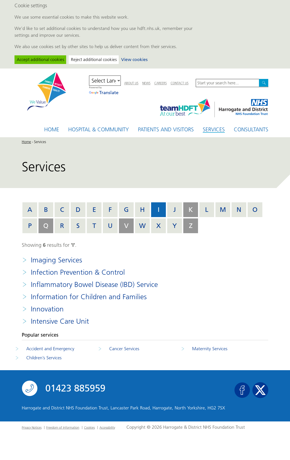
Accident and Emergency (50, 348)
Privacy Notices (31, 427)
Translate (108, 92)
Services (214, 130)
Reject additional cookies (94, 59)
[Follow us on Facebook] (242, 390)
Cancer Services (124, 348)
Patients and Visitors (166, 129)
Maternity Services (209, 348)
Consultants (251, 129)
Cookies (89, 427)
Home (51, 129)
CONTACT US (179, 83)
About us (131, 83)
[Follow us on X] (260, 390)
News (146, 83)
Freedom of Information (62, 427)
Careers (160, 83)
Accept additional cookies (40, 59)
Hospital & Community (98, 129)
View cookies (134, 59)
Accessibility (107, 427)
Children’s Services (44, 357)
